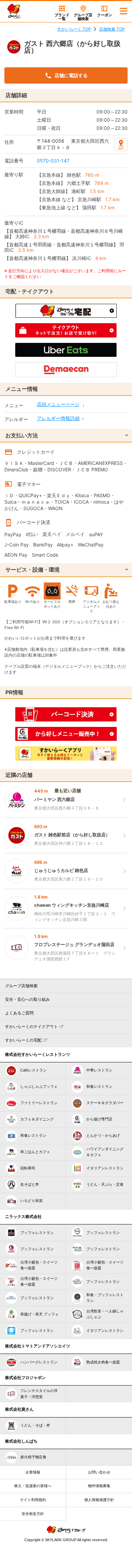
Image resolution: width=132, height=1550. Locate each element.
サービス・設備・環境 (32, 569)
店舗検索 (83, 17)
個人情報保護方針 (99, 1500)
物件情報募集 (99, 1486)
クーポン (104, 15)
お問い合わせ (99, 1472)
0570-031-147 (53, 160)
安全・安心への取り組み (27, 999)
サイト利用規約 (33, 1500)
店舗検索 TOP (112, 29)
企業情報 (32, 1472)
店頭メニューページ (58, 404)
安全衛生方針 (33, 1514)
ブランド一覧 (61, 17)
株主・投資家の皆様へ (32, 1486)
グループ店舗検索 (21, 985)
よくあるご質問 (19, 1013)
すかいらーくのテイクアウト (31, 1026)
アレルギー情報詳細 (58, 418)
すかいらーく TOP (74, 29)
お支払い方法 (21, 435)
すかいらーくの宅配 (23, 1040)
